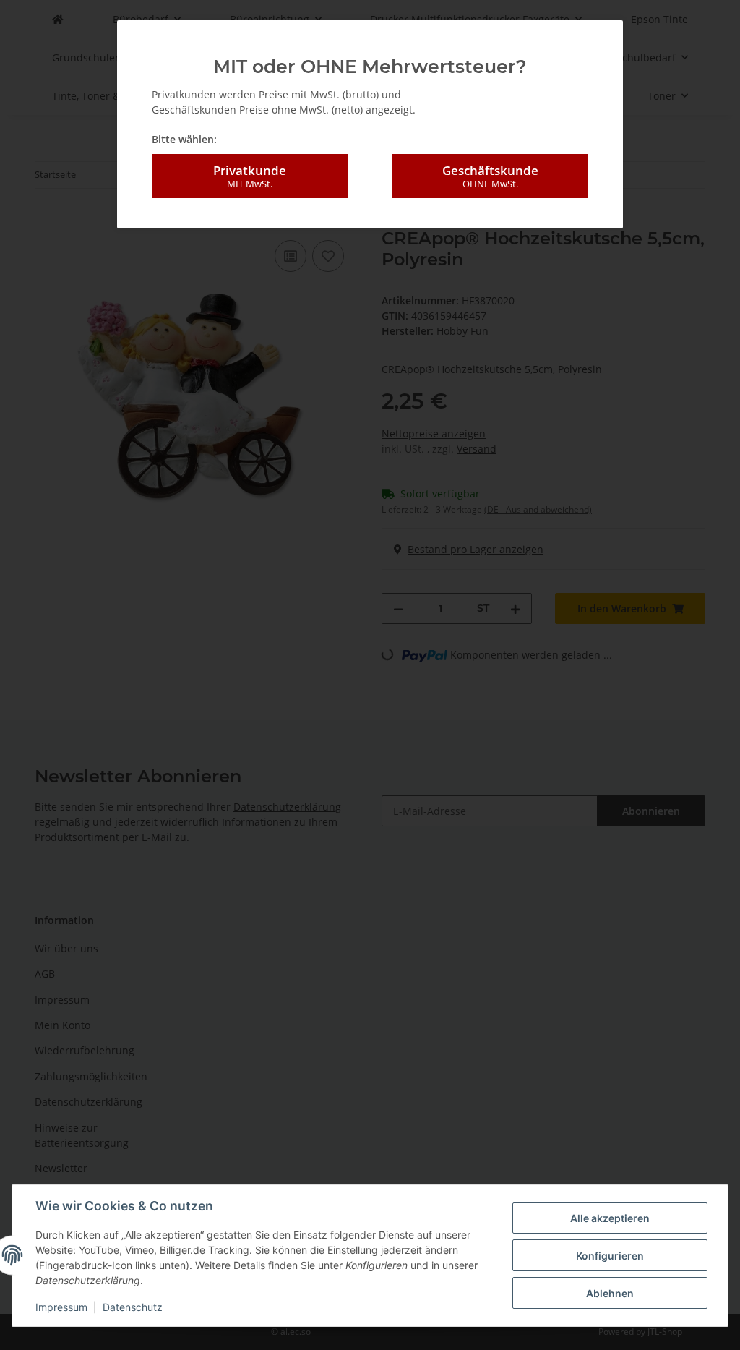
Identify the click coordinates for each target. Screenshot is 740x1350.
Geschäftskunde (490, 176)
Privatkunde (249, 176)
